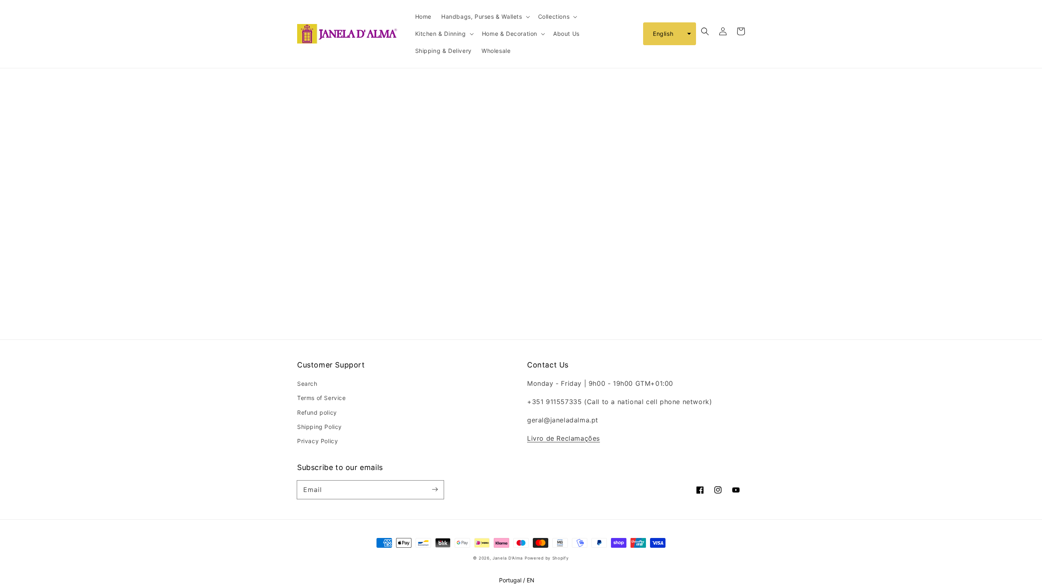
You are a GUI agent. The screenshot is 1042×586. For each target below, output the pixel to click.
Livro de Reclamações (563, 438)
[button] (669, 33)
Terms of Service (321, 397)
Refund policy (317, 412)
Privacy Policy (317, 440)
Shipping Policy (319, 426)
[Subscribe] (435, 490)
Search (307, 383)
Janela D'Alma (508, 557)
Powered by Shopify (547, 557)
